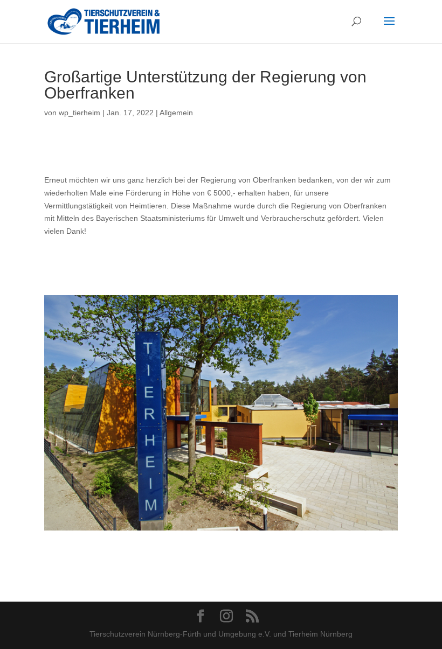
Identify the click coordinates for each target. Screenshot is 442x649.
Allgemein (176, 112)
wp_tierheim (79, 112)
